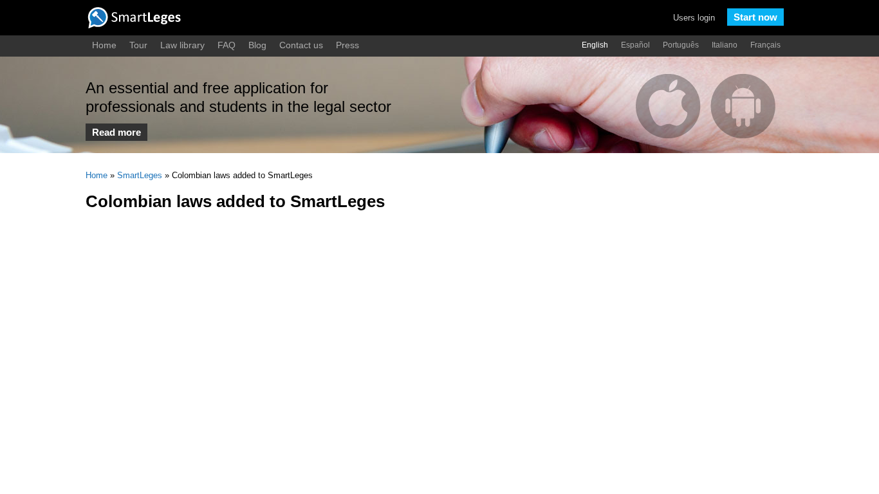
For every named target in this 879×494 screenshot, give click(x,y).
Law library (182, 45)
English (595, 45)
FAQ (226, 45)
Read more (116, 132)
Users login (694, 18)
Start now (755, 17)
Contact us (301, 45)
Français (765, 45)
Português (681, 45)
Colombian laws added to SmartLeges (235, 201)
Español (635, 45)
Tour (138, 45)
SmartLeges (139, 175)
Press (347, 45)
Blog (257, 45)
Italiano (724, 45)
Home (104, 45)
